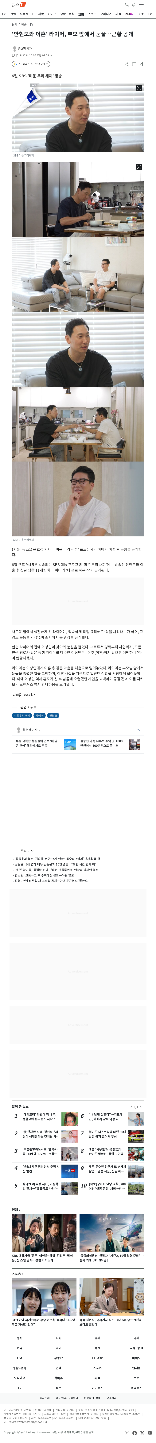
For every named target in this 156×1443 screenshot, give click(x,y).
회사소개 (45, 1398)
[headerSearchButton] (127, 4)
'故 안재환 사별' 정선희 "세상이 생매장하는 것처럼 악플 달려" (41, 1136)
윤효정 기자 (25, 48)
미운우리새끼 (22, 715)
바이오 (136, 1358)
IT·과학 (97, 1358)
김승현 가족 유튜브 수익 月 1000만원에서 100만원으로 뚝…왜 (101, 743)
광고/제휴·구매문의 (67, 1398)
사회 (58, 1338)
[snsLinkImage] (127, 1433)
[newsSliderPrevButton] (131, 1107)
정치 (19, 1338)
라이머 (40, 715)
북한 (97, 1348)
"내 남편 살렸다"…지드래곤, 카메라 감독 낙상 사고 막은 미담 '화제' (107, 1119)
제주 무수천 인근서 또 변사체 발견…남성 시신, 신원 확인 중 (107, 1171)
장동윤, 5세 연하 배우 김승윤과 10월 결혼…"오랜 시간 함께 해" (55, 864)
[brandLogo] (19, 4)
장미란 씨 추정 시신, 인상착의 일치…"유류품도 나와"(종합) (40, 1188)
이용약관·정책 (92, 1398)
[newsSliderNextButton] (140, 1107)
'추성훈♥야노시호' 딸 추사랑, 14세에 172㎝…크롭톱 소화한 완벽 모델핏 (40, 1154)
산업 (19, 1358)
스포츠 (16, 1274)
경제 (97, 1338)
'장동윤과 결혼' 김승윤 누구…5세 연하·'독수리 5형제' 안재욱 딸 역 (57, 859)
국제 (136, 1338)
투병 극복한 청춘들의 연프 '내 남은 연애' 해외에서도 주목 (36, 743)
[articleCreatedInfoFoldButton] (50, 55)
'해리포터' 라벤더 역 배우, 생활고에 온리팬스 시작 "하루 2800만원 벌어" (40, 1119)
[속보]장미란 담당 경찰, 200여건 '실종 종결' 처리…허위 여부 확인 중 (107, 1188)
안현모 (53, 715)
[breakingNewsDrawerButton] (134, 4)
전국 (19, 1348)
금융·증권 (136, 1348)
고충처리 (111, 1398)
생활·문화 (19, 1368)
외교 (58, 1348)
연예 (14, 24)
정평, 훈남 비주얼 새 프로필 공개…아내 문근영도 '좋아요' (51, 881)
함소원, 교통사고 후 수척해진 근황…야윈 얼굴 (44, 875)
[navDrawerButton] (141, 4)
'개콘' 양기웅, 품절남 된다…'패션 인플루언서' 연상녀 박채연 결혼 (57, 870)
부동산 (58, 1358)
